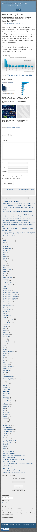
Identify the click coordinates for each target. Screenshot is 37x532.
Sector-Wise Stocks (8, 401)
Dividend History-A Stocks (10, 298)
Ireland (4, 344)
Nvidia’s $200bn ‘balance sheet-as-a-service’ (15, 471)
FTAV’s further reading (9, 457)
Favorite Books (7, 315)
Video (4, 448)
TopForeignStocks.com (14, 3)
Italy (4, 347)
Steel (4, 410)
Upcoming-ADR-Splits (8, 443)
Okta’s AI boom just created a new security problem (17, 205)
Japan (4, 349)
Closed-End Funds (7, 277)
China (4, 275)
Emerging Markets (8, 305)
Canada (5, 264)
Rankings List (6, 389)
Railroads (5, 387)
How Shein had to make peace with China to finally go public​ (19, 232)
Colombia (5, 279)
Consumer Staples (8, 285)
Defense (5, 286)
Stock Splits (6, 414)
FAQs (4, 313)
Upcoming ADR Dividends (9, 441)
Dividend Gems (7, 290)
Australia (5, 250)
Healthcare (5, 332)
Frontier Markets (7, 323)
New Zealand (6, 370)
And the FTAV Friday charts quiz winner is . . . (15, 473)
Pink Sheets (6, 384)
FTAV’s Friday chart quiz (9, 453)
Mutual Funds (6, 363)
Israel (4, 345)
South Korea (6, 406)
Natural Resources (8, 366)
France (4, 321)
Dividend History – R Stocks (10, 296)
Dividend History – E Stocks (10, 294)
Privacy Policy (5, 520)
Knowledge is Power (8, 351)
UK (3, 437)
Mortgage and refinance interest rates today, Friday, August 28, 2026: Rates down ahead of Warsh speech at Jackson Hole (18, 224)
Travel (4, 435)
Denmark (5, 288)
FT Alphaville (8, 451)
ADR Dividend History (8, 241)
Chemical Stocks (7, 269)
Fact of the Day (7, 309)
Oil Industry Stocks (8, 376)
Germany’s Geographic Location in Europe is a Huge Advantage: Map (26, 191)
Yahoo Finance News (11, 201)
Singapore (5, 403)
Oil (3, 374)
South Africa (6, 405)
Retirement (6, 393)
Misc (4, 357)
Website (4, 171)
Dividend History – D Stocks (10, 292)
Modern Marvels (7, 359)
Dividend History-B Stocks (10, 300)
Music (4, 361)
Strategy (5, 416)
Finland (4, 317)
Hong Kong (6, 336)
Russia (4, 395)
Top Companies (7, 427)
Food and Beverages (8, 319)
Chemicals (5, 271)
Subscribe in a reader (8, 503)
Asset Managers (7, 248)
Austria (4, 252)
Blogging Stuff (6, 260)
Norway (5, 372)
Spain (4, 408)
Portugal (5, 385)
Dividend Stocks (7, 302)
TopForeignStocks (7, 431)
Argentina (5, 246)
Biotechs (5, 258)
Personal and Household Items (11, 380)
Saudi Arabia (6, 397)
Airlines (5, 245)
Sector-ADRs (6, 399)
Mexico (4, 355)
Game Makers (6, 325)
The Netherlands (7, 424)
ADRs (4, 243)
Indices (4, 340)
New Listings (6, 368)
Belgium (5, 256)
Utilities (5, 446)
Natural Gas (6, 365)
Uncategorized (7, 439)
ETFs (4, 307)
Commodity (6, 281)
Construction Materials (9, 283)
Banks (4, 254)
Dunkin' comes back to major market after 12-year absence (19, 203)
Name (3, 163)
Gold (4, 328)
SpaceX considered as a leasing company (14, 455)
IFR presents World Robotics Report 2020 (20, 75)
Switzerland (6, 420)
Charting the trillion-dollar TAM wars (12, 467)
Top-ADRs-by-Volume (8, 429)
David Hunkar (9, 23)
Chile (4, 273)
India (4, 338)
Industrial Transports (8, 342)
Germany (5, 326)
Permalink (18, 127)
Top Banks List (6, 425)
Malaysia (5, 353)
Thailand (5, 422)
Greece (5, 330)
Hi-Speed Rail (6, 334)
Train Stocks (6, 433)
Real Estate (6, 391)
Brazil (4, 262)
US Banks (5, 444)
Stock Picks (6, 412)
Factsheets (6, 311)
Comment (13, 127)
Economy (9, 127)
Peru (4, 382)
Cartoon (5, 265)
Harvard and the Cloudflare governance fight (15, 459)
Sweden (5, 418)
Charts (4, 267)
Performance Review (8, 378)
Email (3, 167)
